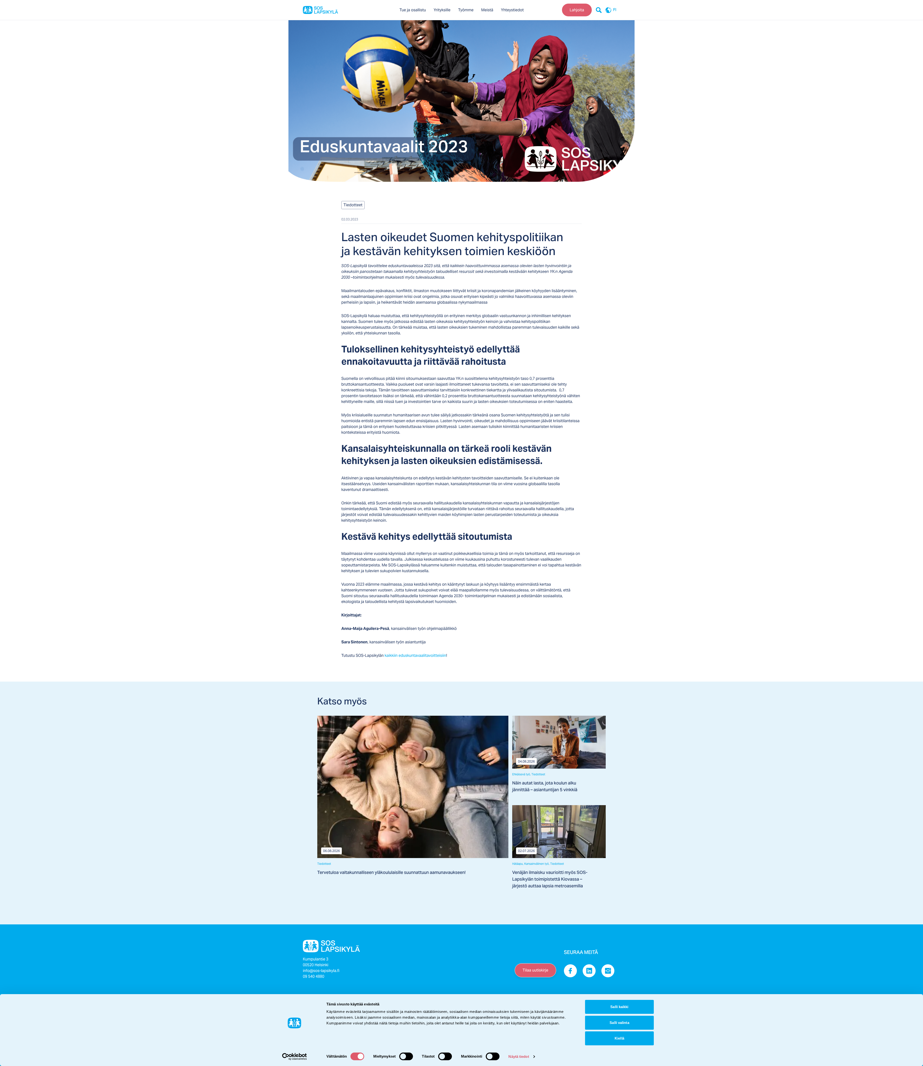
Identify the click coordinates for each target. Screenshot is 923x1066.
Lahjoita (577, 10)
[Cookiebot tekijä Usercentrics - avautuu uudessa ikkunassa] (295, 1056)
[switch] (406, 1056)
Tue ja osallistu (412, 10)
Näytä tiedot (518, 1056)
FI (614, 10)
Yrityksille (442, 10)
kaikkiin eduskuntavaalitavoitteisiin (415, 655)
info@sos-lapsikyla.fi (321, 970)
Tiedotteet (352, 204)
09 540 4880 (313, 976)
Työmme (466, 10)
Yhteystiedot (512, 10)
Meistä (487, 10)
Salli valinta (619, 1023)
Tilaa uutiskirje (535, 970)
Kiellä (619, 1038)
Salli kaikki (619, 1007)
